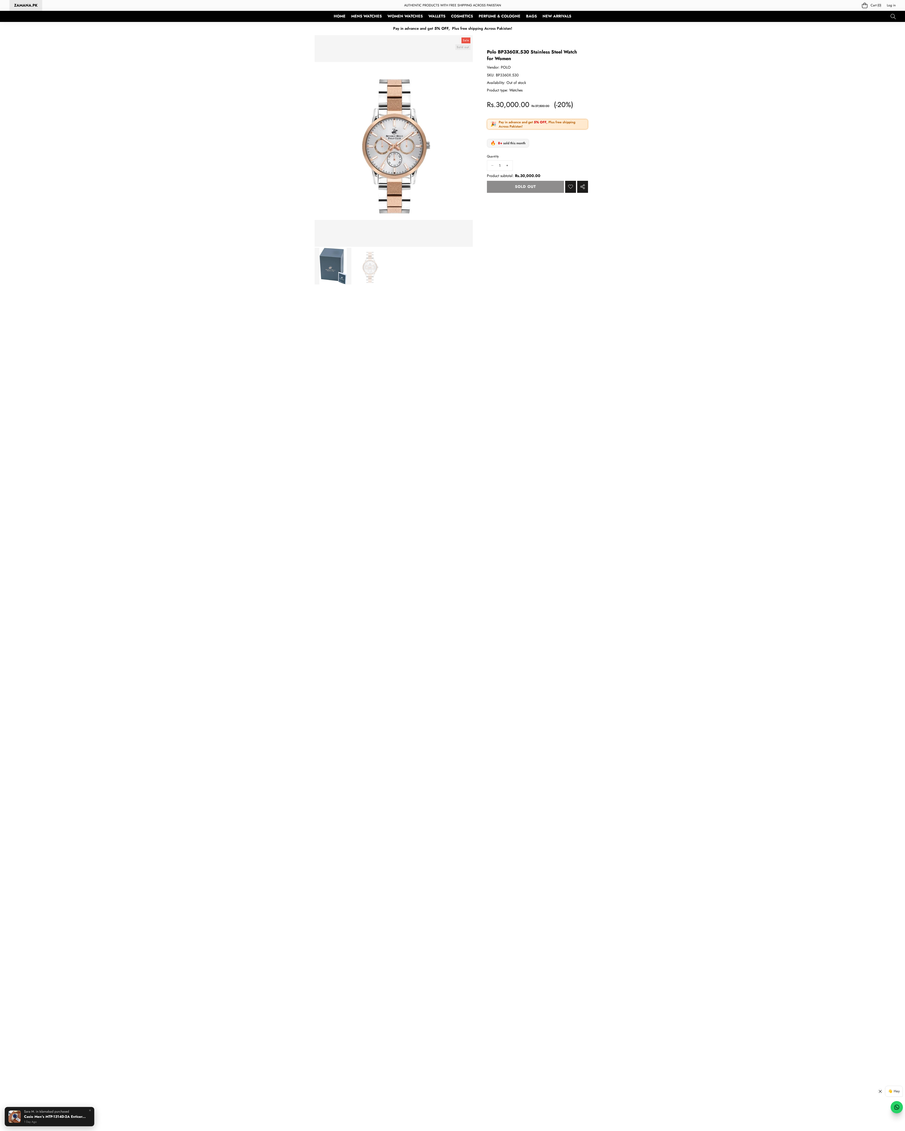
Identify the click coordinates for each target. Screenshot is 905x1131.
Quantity (493, 156)
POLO (506, 67)
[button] (872, 5)
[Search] (893, 16)
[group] (333, 266)
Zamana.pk (25, 5)
